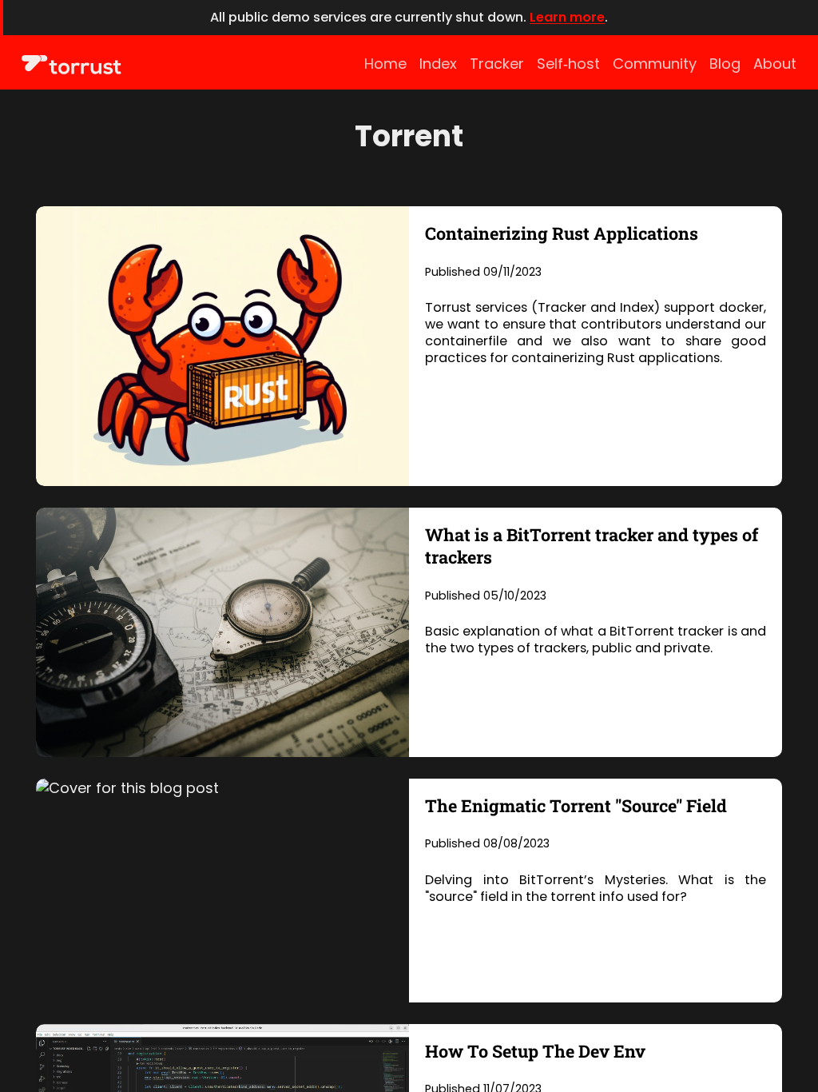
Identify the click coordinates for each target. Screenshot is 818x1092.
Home (385, 63)
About (774, 63)
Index (438, 63)
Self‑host (568, 63)
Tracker (497, 63)
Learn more (567, 17)
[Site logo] (71, 64)
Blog (725, 63)
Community (655, 63)
